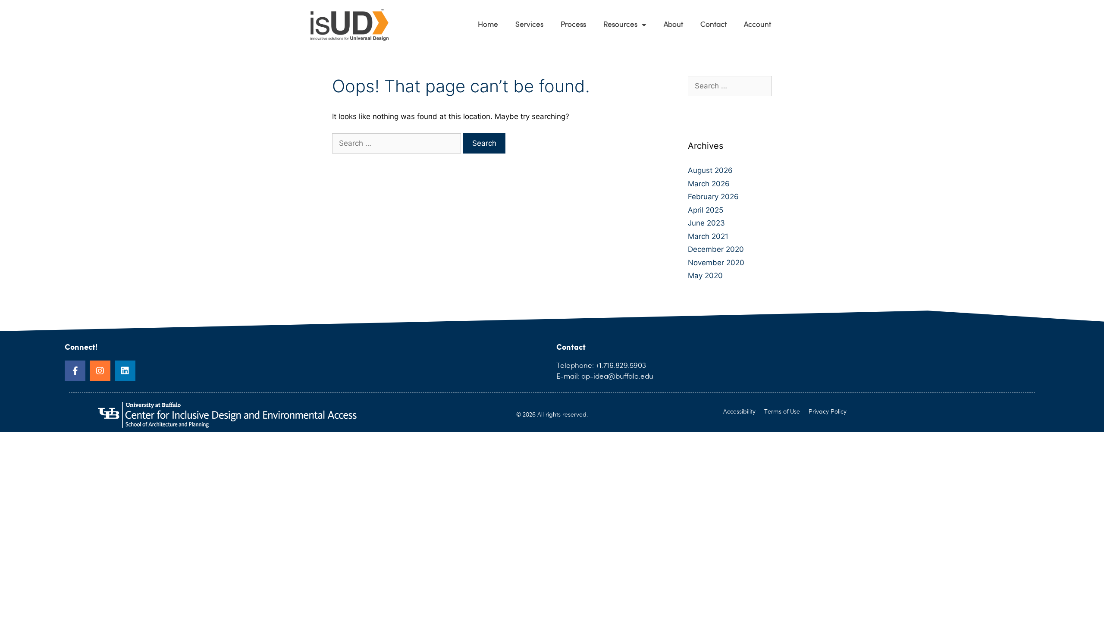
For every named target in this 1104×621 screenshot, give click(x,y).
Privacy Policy (828, 412)
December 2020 (716, 249)
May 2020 (705, 275)
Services (529, 24)
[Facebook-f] (75, 371)
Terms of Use (782, 412)
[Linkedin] (125, 371)
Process (573, 24)
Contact (713, 24)
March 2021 (708, 236)
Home (488, 24)
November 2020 (716, 262)
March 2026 (709, 183)
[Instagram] (100, 371)
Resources (620, 24)
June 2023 (706, 223)
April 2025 (705, 210)
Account (757, 24)
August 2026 (710, 170)
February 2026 (713, 196)
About (673, 24)
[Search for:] (397, 143)
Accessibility (739, 412)
